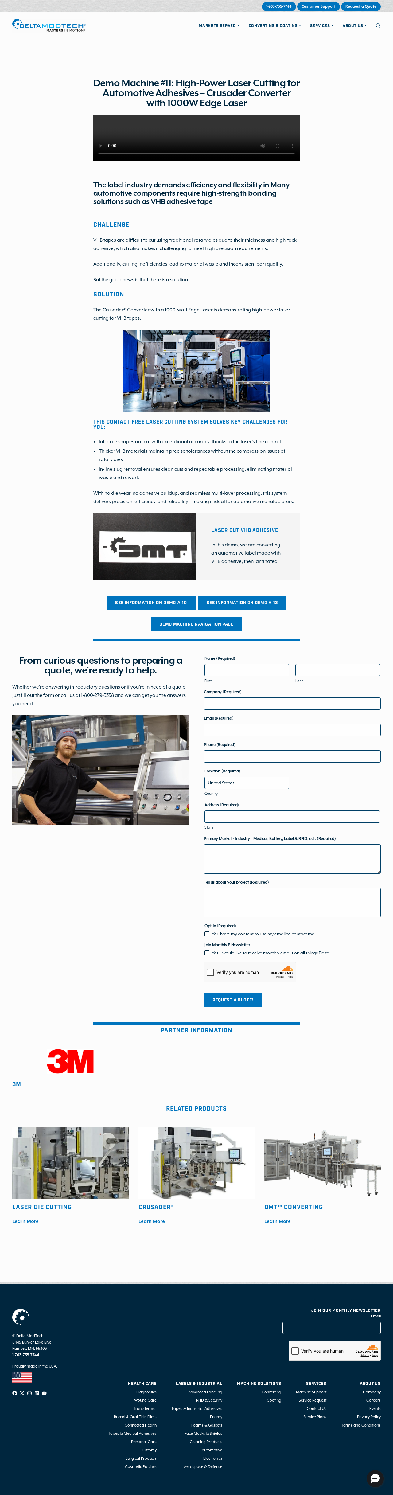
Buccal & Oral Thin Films (135, 1416)
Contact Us (316, 1408)
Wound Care (145, 1400)
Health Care (142, 1383)
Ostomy (149, 1449)
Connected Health (141, 1425)
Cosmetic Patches (141, 1466)
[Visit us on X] (22, 1393)
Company (372, 1391)
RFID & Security (209, 1400)
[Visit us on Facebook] (14, 1393)
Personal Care (144, 1441)
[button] (378, 25)
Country (211, 793)
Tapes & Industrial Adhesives (196, 1408)
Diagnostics (146, 1391)
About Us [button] (353, 26)
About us (370, 1383)
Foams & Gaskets (206, 1425)
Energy (216, 1416)
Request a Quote (360, 6)
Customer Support (319, 6)
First (208, 681)
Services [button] (320, 26)
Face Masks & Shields (203, 1433)
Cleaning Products (206, 1441)
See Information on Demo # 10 (151, 603)
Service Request (312, 1400)
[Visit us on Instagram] (29, 1393)
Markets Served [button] (217, 26)
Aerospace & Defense (203, 1466)
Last (299, 681)
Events (375, 1408)
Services (316, 1383)
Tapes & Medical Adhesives (132, 1433)
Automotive (212, 1449)
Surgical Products (141, 1458)
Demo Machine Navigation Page (196, 624)
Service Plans (314, 1416)
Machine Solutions (259, 1383)
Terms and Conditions (361, 1425)
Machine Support (311, 1391)
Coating (274, 1400)
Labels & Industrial (199, 1383)
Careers (373, 1400)
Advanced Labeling (205, 1391)
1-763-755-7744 (279, 6)
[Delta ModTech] (49, 26)
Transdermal (145, 1408)
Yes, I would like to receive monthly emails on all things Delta (270, 952)
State (209, 827)
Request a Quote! (232, 1000)
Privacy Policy (369, 1416)
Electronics (212, 1458)
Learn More (25, 1221)
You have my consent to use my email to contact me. (264, 933)
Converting (271, 1391)
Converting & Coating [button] (273, 26)
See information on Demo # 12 (242, 603)
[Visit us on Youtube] (44, 1393)
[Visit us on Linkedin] (36, 1393)
